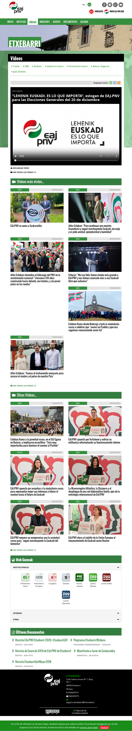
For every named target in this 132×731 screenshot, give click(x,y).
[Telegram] (110, 4)
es (89, 4)
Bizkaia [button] (37, 66)
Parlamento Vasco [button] (78, 66)
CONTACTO (98, 11)
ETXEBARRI (73, 676)
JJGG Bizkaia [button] (19, 71)
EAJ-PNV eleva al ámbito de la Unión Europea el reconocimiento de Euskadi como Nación (91, 539)
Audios (56, 21)
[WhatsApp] (115, 4)
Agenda (84, 21)
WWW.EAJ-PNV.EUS (116, 11)
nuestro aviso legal (89, 727)
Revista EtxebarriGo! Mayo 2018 (33, 661)
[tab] (66, 567)
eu (83, 4)
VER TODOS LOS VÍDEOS (23, 172)
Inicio (10, 21)
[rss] (118, 83)
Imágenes (45, 21)
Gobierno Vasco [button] (54, 66)
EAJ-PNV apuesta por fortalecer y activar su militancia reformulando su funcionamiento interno (94, 440)
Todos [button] (15, 66)
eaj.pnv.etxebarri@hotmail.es (80, 702)
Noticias (21, 21)
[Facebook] (104, 4)
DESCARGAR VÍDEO (21, 168)
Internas (17, 613)
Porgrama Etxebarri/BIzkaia (89, 640)
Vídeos (32, 21)
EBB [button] (26, 66)
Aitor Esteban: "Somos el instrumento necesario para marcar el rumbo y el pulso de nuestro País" (37, 374)
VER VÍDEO (20, 217)
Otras (16, 619)
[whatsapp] (111, 83)
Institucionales (21, 567)
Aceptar (104, 727)
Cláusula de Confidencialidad (80, 712)
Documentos (70, 21)
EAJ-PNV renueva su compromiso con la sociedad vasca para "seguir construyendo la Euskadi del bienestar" (35, 540)
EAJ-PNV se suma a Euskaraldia (26, 225)
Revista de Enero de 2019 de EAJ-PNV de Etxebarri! (43, 651)
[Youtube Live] (120, 4)
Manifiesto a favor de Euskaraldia (96, 651)
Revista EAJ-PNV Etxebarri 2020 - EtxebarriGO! (41, 640)
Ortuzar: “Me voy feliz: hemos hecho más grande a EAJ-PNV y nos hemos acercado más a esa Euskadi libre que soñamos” (93, 278)
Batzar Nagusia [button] (100, 66)
